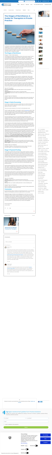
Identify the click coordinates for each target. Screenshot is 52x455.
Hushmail (42, 150)
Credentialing (40, 140)
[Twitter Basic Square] (40, 401)
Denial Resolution (45, 142)
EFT (47, 145)
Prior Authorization (41, 177)
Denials (39, 143)
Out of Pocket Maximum (42, 169)
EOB (40, 146)
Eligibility (24, 10)
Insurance (45, 150)
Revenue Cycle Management (42, 180)
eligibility (45, 188)
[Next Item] (47, 14)
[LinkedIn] (36, 1)
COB (41, 135)
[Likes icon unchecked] (7, 261)
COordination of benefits (42, 137)
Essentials (47, 148)
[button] (34, 10)
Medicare (45, 159)
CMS (39, 135)
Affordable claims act (41, 130)
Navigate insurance (41, 167)
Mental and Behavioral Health (43, 164)
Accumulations (42, 129)
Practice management (41, 175)
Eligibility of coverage (41, 148)
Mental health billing (41, 165)
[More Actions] (34, 247)
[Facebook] (38, 1)
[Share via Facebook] (5, 208)
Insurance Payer (46, 151)
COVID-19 (44, 135)
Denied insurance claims (42, 145)
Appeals (47, 130)
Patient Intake (40, 172)
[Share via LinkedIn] (10, 208)
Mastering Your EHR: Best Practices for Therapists (11, 228)
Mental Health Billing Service (42, 162)
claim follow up (40, 188)
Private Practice (18, 10)
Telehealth (42, 181)
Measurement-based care (42, 156)
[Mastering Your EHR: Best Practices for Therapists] (11, 221)
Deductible (40, 142)
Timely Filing (46, 183)
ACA (39, 129)
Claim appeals (45, 138)
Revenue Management (8, 203)
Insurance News (11, 10)
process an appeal (41, 192)
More (28, 10)
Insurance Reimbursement (42, 153)
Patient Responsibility (41, 173)
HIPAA (39, 150)
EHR (38, 146)
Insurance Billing (7, 204)
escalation (39, 189)
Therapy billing (40, 183)
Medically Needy (40, 159)
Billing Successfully (41, 134)
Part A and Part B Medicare (42, 170)
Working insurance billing (42, 186)
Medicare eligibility (41, 161)
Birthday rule (47, 134)
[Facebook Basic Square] (38, 401)
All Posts (5, 10)
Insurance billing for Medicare (43, 154)
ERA (42, 146)
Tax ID (39, 181)
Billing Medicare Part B (41, 132)
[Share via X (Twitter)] (7, 208)
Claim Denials (40, 138)
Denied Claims (43, 143)
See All (33, 215)
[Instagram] (40, 1)
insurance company (45, 189)
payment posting (40, 191)
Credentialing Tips (46, 140)
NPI (45, 165)
